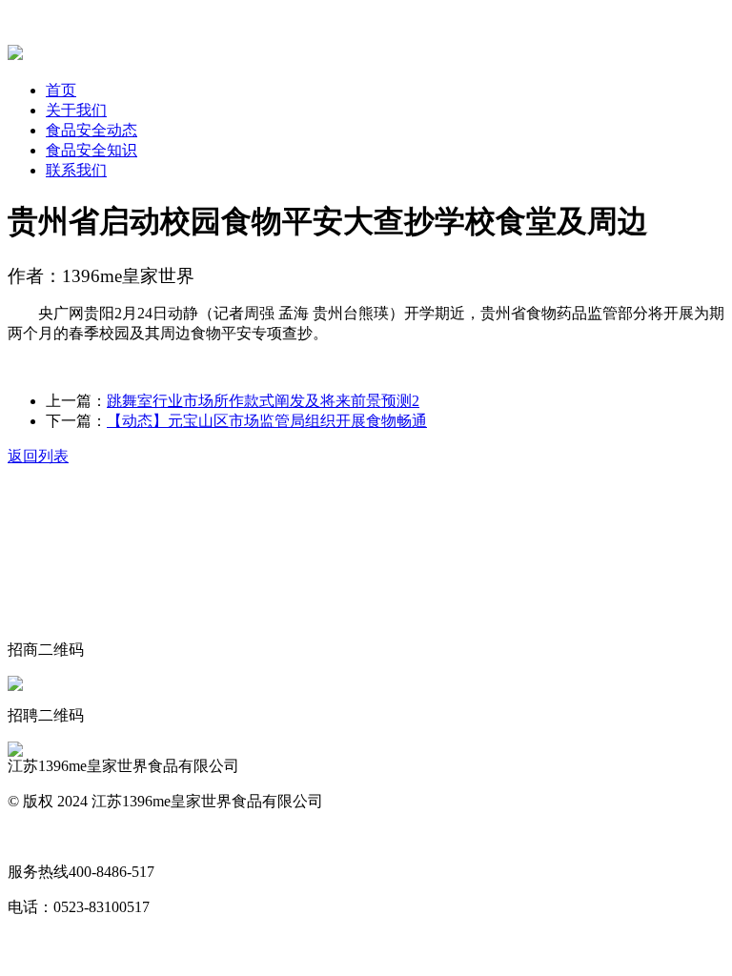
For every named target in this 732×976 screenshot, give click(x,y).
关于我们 (76, 110)
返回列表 (38, 456)
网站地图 (38, 836)
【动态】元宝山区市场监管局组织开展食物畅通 (267, 421)
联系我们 (76, 170)
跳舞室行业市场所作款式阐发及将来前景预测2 (263, 401)
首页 (61, 90)
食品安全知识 (91, 150)
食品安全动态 (91, 130)
